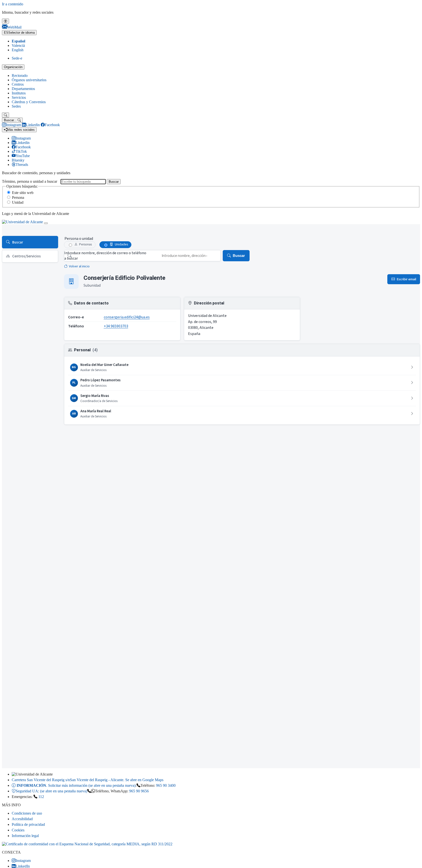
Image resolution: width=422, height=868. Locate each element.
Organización (13, 67)
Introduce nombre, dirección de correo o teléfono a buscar (105, 255)
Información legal (25, 836)
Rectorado (20, 75)
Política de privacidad (28, 824)
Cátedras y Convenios (29, 102)
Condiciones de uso (27, 813)
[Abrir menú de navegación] (46, 223)
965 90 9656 (139, 791)
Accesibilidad (22, 819)
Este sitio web (22, 193)
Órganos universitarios (29, 80)
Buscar (114, 181)
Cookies (18, 830)
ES (19, 32)
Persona (18, 197)
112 (41, 797)
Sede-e (17, 58)
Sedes (16, 106)
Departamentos (23, 89)
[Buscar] (5, 115)
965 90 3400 (166, 785)
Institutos (19, 93)
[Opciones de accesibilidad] (5, 21)
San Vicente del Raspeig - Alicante (87, 780)
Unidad (17, 202)
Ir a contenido (12, 4)
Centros (18, 84)
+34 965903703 (116, 326)
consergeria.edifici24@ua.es (127, 317)
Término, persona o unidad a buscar (29, 181)
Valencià (18, 45)
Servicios (19, 97)
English (17, 50)
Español (18, 41)
